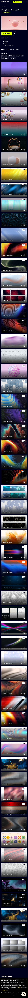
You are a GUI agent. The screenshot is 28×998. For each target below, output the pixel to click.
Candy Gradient (6, 753)
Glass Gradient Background (8, 799)
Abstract (13, 58)
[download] (24, 74)
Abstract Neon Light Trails (8, 633)
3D (23, 55)
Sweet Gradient (6, 859)
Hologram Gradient (7, 738)
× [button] (26, 979)
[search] (23, 2)
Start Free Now (17, 1)
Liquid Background (7, 889)
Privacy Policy (20, 987)
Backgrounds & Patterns (8, 55)
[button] (14, 992)
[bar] (26, 2)
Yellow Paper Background (8, 179)
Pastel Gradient (6, 285)
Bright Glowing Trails (7, 905)
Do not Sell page (4, 990)
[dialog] (14, 988)
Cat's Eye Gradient (7, 935)
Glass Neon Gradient (7, 270)
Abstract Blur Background (8, 345)
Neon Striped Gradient (7, 648)
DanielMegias (7, 12)
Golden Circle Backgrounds (8, 527)
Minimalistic (5, 58)
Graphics (3, 6)
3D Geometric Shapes (7, 104)
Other (18, 55)
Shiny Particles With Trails (8, 920)
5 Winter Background (7, 617)
